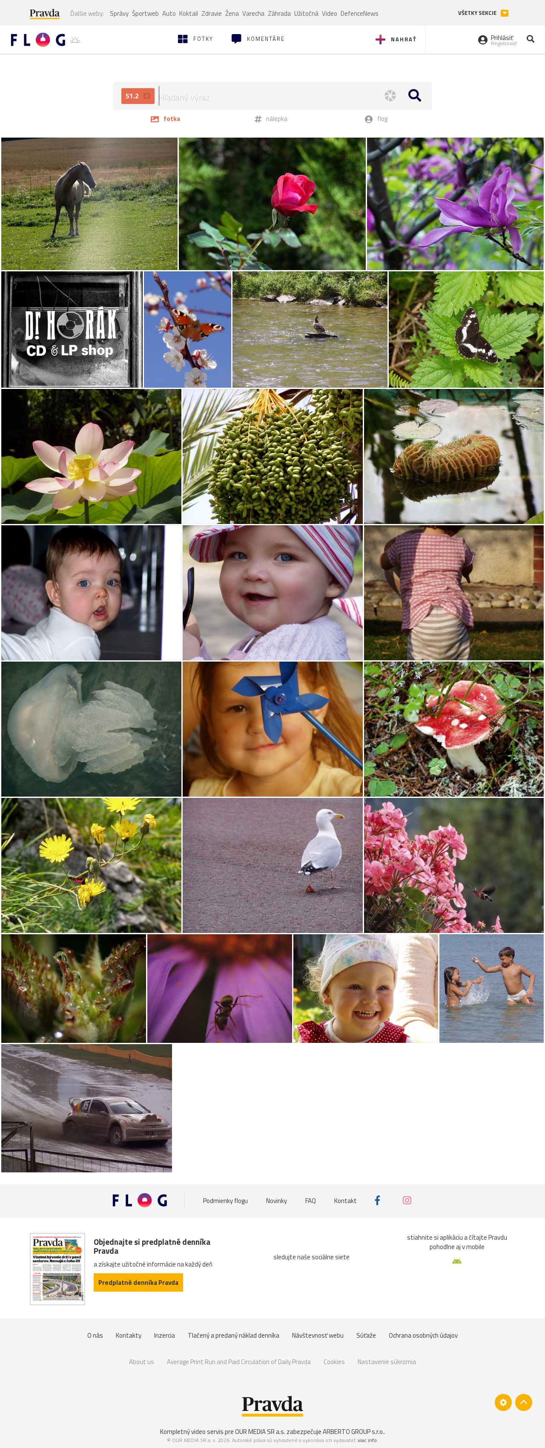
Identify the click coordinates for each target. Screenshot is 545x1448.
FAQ (310, 1200)
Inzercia (164, 1335)
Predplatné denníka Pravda (138, 1282)
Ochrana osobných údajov (423, 1335)
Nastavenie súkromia (387, 1361)
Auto (169, 13)
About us (141, 1361)
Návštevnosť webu (318, 1335)
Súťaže (366, 1335)
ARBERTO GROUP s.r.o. (353, 1431)
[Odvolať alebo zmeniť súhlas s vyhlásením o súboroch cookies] (503, 1402)
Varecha (253, 13)
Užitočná (306, 13)
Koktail (188, 13)
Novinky (276, 1200)
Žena (232, 13)
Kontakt (345, 1200)
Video (329, 13)
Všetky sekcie (478, 13)
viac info (367, 1440)
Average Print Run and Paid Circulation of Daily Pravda (239, 1361)
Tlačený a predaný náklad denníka (233, 1335)
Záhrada (279, 13)
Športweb (145, 13)
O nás (95, 1335)
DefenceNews (360, 13)
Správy (119, 13)
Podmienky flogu (225, 1200)
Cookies (334, 1361)
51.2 (133, 96)
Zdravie (211, 13)
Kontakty (128, 1335)
